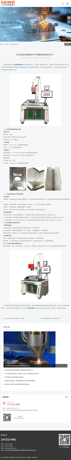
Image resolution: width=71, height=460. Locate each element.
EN (63, 3)
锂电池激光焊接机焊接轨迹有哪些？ (14, 377)
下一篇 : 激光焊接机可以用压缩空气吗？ (50, 318)
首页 (2, 44)
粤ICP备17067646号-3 (21, 457)
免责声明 (29, 457)
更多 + (66, 397)
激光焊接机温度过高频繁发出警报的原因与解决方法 (19, 370)
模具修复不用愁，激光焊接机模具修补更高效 (17, 384)
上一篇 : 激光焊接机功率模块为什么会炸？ (14, 318)
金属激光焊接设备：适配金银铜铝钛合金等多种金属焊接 (20, 380)
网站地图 (34, 457)
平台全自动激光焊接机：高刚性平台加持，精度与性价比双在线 (22, 373)
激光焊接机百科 (14, 44)
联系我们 (67, 44)
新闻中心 (8, 44)
